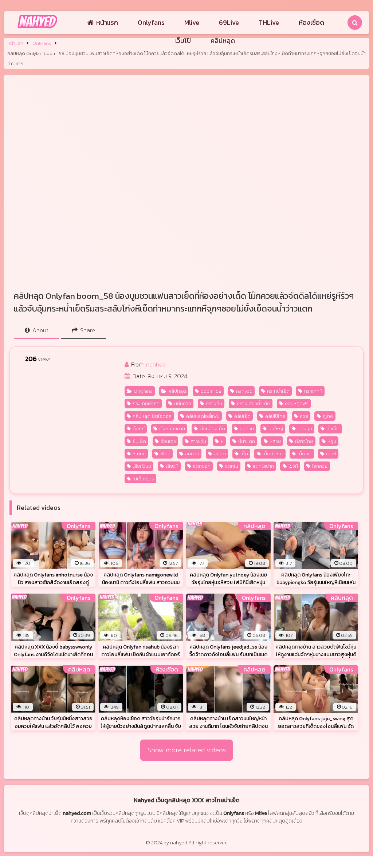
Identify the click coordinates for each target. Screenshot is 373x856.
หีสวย (275, 441)
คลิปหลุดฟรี (297, 403)
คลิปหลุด (223, 40)
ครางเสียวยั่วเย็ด (253, 403)
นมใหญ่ (275, 428)
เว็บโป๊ (183, 40)
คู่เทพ (328, 416)
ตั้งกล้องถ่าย (172, 428)
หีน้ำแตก (246, 441)
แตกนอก (202, 466)
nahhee (156, 364)
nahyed (244, 391)
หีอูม (331, 441)
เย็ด (244, 453)
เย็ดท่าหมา (273, 453)
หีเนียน (139, 453)
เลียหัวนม (142, 466)
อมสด (220, 453)
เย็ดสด (304, 453)
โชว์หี (293, 466)
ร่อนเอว (168, 441)
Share (87, 330)
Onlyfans (151, 22)
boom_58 (211, 391)
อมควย (192, 453)
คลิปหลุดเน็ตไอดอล (152, 416)
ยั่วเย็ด (332, 428)
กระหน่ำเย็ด (278, 391)
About (39, 330)
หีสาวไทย (304, 441)
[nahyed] (37, 28)
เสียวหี (172, 466)
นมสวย (247, 428)
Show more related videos (187, 750)
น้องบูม (305, 428)
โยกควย (319, 466)
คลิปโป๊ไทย (275, 416)
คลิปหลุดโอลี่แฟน (203, 416)
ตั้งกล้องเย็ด (212, 428)
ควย (304, 416)
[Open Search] (355, 22)
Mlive (191, 22)
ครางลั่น (214, 403)
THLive (269, 22)
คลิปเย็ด (242, 416)
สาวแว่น (198, 441)
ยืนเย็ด (139, 441)
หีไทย (165, 453)
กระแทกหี (313, 391)
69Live (229, 22)
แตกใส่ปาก (263, 466)
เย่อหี (331, 453)
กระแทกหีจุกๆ (146, 403)
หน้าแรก (107, 22)
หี (222, 441)
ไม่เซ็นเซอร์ (143, 478)
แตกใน (231, 466)
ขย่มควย (182, 403)
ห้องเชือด (311, 22)
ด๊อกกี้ (139, 428)
